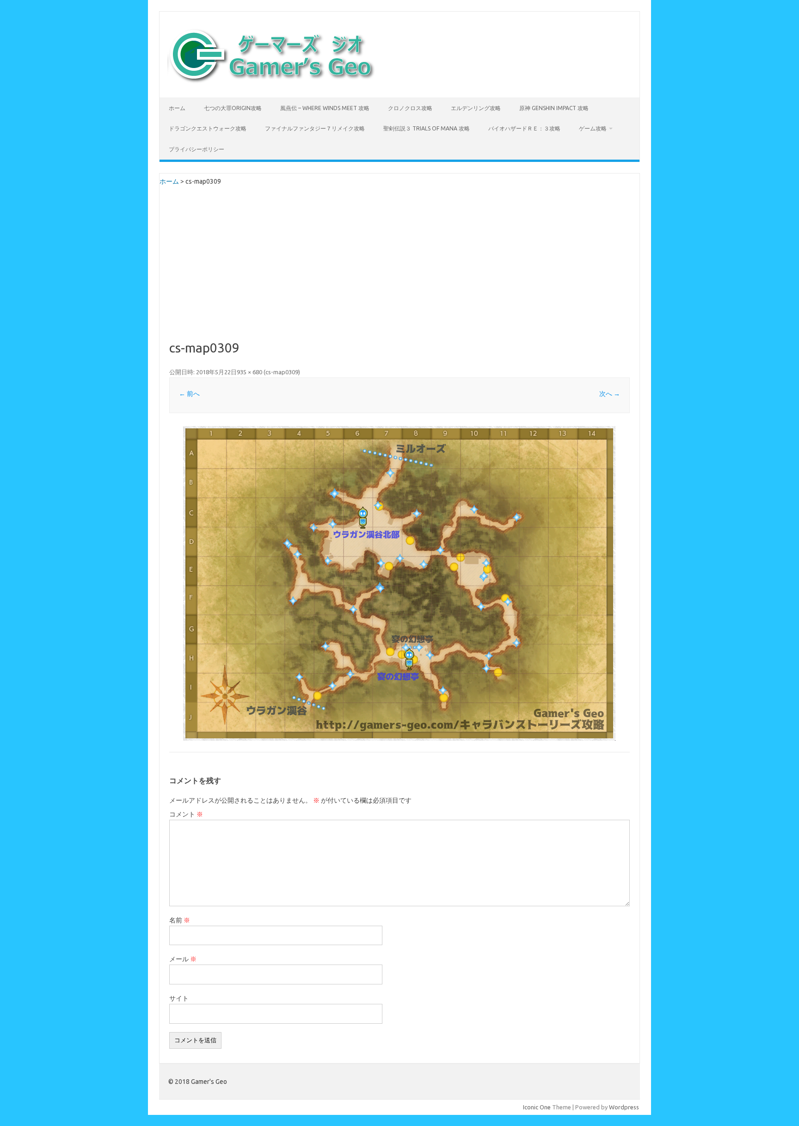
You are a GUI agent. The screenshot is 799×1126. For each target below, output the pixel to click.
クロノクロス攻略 (410, 108)
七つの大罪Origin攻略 (233, 108)
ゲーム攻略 (593, 128)
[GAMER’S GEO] (271, 82)
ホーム (177, 108)
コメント (186, 814)
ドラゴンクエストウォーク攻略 (207, 128)
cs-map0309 (281, 372)
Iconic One (537, 1107)
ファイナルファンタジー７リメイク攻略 (315, 128)
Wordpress (624, 1107)
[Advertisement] (399, 271)
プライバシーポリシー (196, 149)
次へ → (609, 393)
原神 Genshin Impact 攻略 (554, 108)
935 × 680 (249, 372)
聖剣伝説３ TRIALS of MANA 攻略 (426, 128)
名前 (179, 920)
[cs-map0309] (399, 583)
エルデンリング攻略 (476, 108)
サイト (179, 998)
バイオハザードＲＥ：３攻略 (524, 128)
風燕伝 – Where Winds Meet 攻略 (324, 108)
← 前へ (189, 393)
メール (183, 959)
